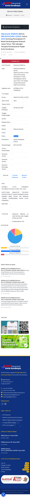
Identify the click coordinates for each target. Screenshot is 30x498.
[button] (3, 494)
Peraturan (16, 15)
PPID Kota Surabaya (8, 425)
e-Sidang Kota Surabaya (9, 422)
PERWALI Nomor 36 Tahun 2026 (10, 442)
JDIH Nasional (6, 415)
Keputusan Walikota (20, 52)
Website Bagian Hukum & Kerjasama (12, 420)
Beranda (9, 15)
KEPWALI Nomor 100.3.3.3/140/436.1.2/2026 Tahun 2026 (13, 449)
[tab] (5, 175)
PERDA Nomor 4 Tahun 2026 (9, 435)
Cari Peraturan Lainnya (11, 27)
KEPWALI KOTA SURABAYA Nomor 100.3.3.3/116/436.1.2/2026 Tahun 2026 (12, 281)
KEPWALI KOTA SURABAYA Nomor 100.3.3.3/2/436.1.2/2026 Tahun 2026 (12, 269)
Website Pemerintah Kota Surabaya (12, 417)
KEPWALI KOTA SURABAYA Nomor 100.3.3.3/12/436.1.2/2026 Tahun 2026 (12, 298)
